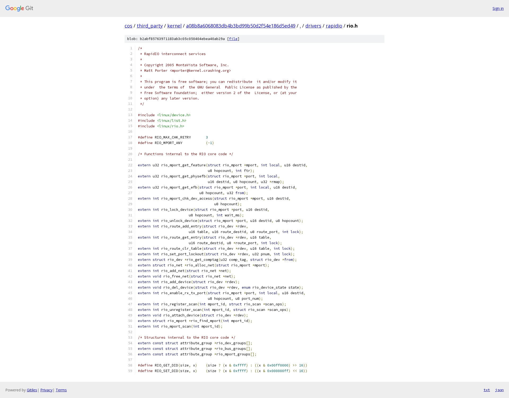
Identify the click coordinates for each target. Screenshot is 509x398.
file (233, 39)
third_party (150, 26)
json (499, 389)
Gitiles (32, 389)
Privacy (46, 389)
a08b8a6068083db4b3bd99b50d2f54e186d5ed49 (240, 26)
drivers (313, 26)
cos (128, 26)
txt (487, 389)
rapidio (334, 26)
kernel (174, 26)
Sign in (498, 8)
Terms (61, 389)
